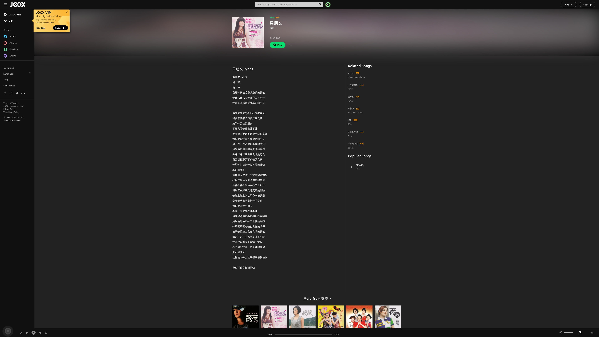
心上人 (351, 73)
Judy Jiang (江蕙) (355, 113)
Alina (350, 136)
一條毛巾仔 (353, 144)
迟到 (350, 120)
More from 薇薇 (316, 299)
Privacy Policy (9, 109)
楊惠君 (350, 101)
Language (8, 74)
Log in (568, 5)
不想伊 (351, 109)
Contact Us (9, 86)
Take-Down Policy (11, 112)
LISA (358, 169)
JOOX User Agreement (13, 106)
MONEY (360, 165)
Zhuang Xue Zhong (356, 77)
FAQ (5, 80)
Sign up (587, 5)
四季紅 (351, 97)
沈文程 (350, 148)
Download (8, 68)
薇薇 (272, 28)
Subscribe (60, 28)
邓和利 (350, 89)
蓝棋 (350, 124)
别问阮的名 (353, 132)
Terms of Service (11, 103)
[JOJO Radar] (328, 4)
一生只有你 (353, 85)
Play (279, 45)
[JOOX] (18, 4)
